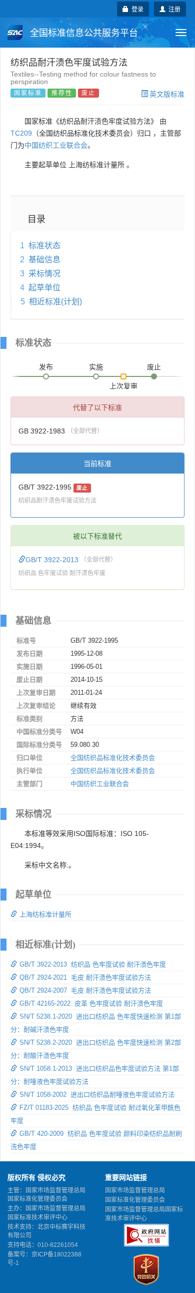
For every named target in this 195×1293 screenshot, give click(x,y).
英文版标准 (167, 94)
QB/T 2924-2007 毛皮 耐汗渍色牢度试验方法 (85, 990)
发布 (46, 367)
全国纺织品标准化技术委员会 (112, 757)
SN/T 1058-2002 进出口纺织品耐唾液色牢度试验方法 (97, 1094)
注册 (173, 9)
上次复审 (124, 384)
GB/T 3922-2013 (53, 560)
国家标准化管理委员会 (135, 1199)
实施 (96, 367)
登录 (136, 9)
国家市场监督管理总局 (135, 1190)
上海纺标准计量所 (46, 914)
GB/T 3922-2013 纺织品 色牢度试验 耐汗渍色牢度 (93, 964)
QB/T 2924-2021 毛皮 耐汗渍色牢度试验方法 (85, 977)
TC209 (21, 133)
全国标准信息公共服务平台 (83, 33)
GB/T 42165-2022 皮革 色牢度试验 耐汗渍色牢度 (91, 1003)
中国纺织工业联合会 (56, 145)
